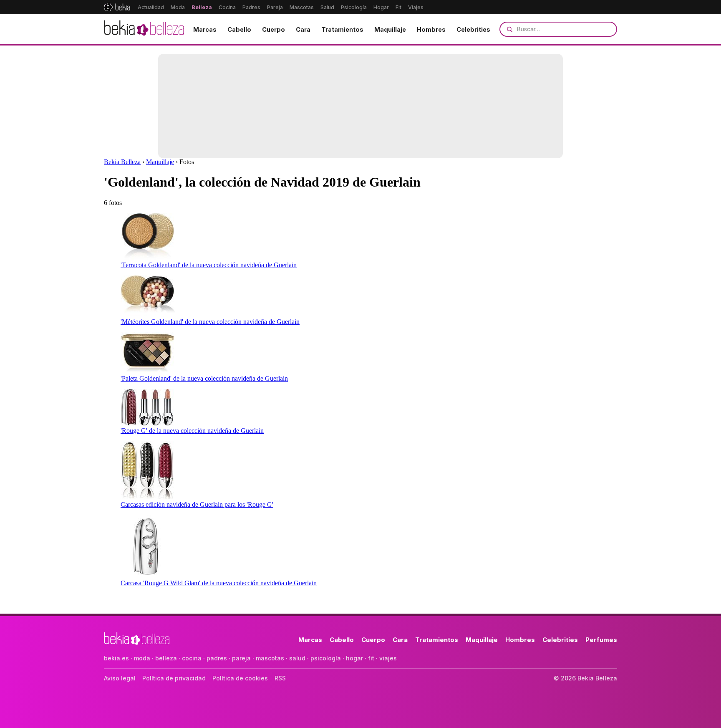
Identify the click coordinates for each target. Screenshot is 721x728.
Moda (178, 7)
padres (217, 658)
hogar (354, 658)
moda (142, 658)
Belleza (202, 7)
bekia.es (116, 658)
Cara (303, 29)
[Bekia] (117, 7)
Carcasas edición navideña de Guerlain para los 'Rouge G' (197, 504)
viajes (388, 658)
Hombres (431, 29)
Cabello (239, 29)
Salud (327, 7)
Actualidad (151, 7)
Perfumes (601, 640)
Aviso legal (120, 678)
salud (297, 658)
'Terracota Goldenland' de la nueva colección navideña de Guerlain (209, 264)
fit (371, 658)
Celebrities (473, 29)
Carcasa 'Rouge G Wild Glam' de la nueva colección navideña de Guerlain (219, 582)
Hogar (381, 7)
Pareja (275, 7)
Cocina (227, 7)
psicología (325, 658)
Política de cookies (240, 678)
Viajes (416, 7)
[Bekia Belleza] (144, 29)
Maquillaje (390, 29)
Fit (398, 7)
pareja (241, 658)
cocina (192, 658)
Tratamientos (342, 29)
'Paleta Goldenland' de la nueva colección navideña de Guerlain (204, 378)
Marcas (205, 29)
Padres (251, 7)
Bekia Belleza (122, 161)
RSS (280, 678)
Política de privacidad (174, 678)
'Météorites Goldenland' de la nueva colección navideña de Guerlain (210, 321)
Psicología (354, 7)
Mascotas (302, 7)
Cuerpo (273, 29)
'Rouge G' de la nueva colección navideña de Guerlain (192, 430)
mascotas (270, 658)
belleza (166, 658)
